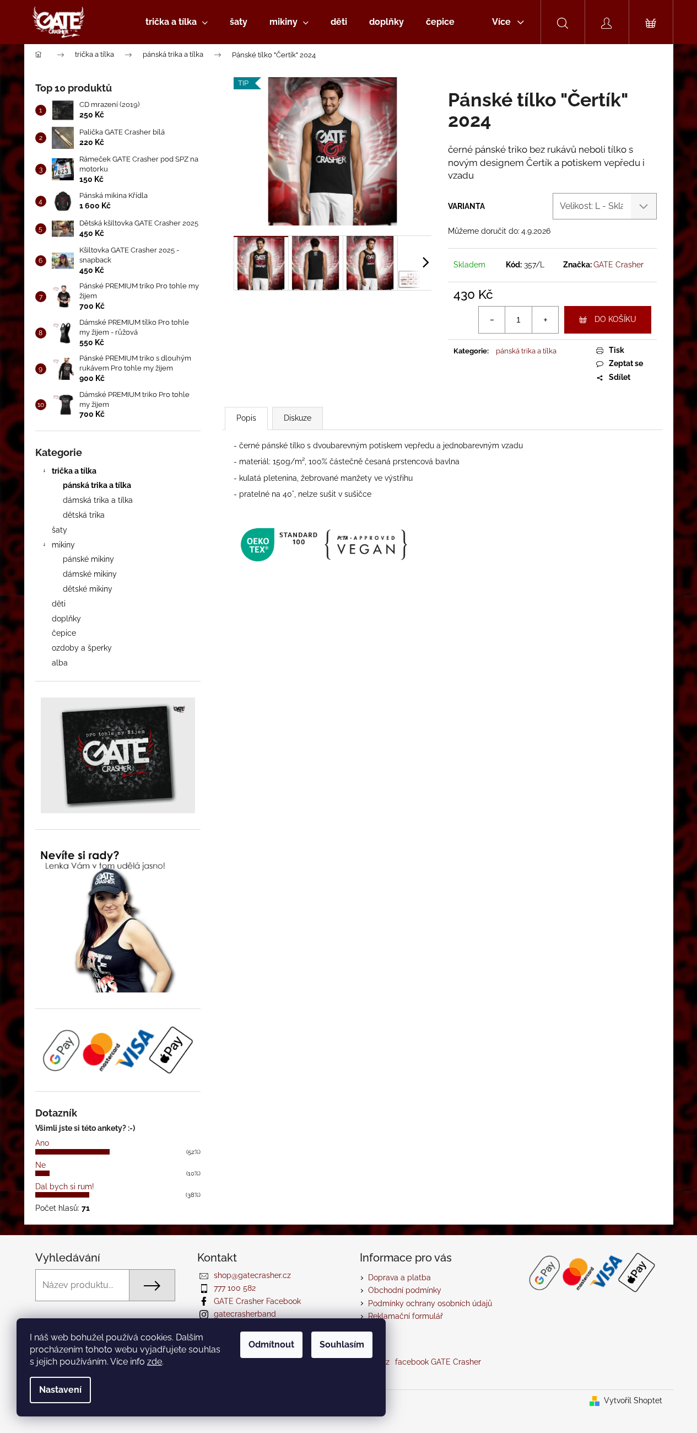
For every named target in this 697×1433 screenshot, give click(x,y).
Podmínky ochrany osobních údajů (430, 1303)
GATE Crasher (618, 264)
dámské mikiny (90, 574)
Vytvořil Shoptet (633, 1400)
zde (154, 1361)
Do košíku (615, 319)
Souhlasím (342, 1344)
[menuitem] (176, 22)
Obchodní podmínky (404, 1290)
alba (60, 662)
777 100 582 (235, 1288)
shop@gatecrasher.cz (252, 1275)
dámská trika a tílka (98, 500)
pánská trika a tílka (97, 485)
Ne (40, 1165)
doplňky (66, 618)
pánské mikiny (88, 559)
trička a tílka (74, 470)
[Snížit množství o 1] (492, 320)
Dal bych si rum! (64, 1186)
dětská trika (84, 515)
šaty (59, 529)
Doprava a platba (399, 1277)
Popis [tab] (246, 418)
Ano (42, 1143)
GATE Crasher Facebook (257, 1301)
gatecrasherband (245, 1313)
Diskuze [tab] (297, 418)
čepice (64, 633)
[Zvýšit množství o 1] (545, 320)
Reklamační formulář (405, 1316)
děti (59, 603)
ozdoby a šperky (82, 647)
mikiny (63, 544)
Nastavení (60, 1389)
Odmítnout (271, 1344)
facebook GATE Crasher (438, 1361)
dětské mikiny (87, 588)
